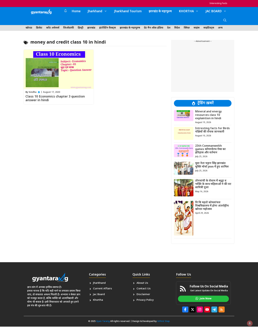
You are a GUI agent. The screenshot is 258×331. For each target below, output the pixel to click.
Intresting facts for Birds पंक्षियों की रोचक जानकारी (212, 130)
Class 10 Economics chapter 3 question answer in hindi (55, 99)
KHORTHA (186, 11)
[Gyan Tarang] (41, 11)
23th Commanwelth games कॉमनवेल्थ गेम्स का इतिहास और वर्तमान (210, 149)
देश (168, 28)
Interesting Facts (218, 3)
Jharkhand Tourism (128, 11)
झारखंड (91, 28)
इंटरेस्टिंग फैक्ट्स (107, 28)
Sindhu (33, 92)
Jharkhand (95, 11)
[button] (225, 20)
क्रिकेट (39, 28)
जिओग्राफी (68, 28)
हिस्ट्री (80, 28)
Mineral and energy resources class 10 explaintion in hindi (208, 115)
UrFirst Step (163, 321)
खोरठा (29, 28)
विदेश (177, 28)
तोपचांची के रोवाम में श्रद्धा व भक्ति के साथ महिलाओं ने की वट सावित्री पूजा (213, 184)
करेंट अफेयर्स (52, 28)
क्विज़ (187, 28)
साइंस (197, 28)
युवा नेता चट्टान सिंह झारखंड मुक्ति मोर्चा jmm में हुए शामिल (212, 165)
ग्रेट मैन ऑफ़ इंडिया (153, 28)
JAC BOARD (214, 11)
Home (76, 11)
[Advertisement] (202, 67)
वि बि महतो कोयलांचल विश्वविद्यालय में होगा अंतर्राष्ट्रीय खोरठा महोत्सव (212, 206)
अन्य (220, 28)
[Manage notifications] (250, 323)
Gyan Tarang (103, 321)
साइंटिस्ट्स (208, 28)
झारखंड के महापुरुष (160, 11)
